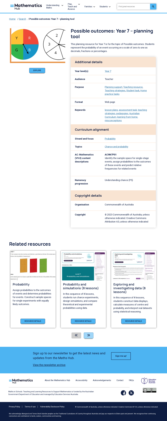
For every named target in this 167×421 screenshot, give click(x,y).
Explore (37, 70)
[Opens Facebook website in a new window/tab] (123, 392)
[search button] (153, 7)
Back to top (159, 401)
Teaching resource (133, 87)
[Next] (88, 335)
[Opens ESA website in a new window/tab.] (147, 382)
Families (88, 6)
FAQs (131, 380)
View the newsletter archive (49, 364)
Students (104, 6)
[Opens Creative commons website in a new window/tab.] (149, 390)
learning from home (127, 117)
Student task (132, 90)
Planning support (113, 87)
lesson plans (111, 110)
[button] (62, 5)
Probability (110, 138)
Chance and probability (116, 146)
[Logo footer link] (21, 381)
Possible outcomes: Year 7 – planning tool (51, 19)
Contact (120, 380)
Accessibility (81, 380)
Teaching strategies (115, 90)
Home (12, 19)
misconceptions (113, 120)
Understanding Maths (52, 6)
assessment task (128, 110)
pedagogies (122, 113)
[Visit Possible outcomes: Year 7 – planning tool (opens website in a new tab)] (39, 44)
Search (22, 19)
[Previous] (76, 335)
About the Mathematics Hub (57, 380)
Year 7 (108, 71)
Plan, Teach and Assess (72, 6)
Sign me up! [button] (121, 356)
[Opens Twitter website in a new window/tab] (131, 392)
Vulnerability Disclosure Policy (52, 407)
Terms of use (30, 407)
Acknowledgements (102, 380)
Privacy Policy (14, 407)
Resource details (33, 321)
